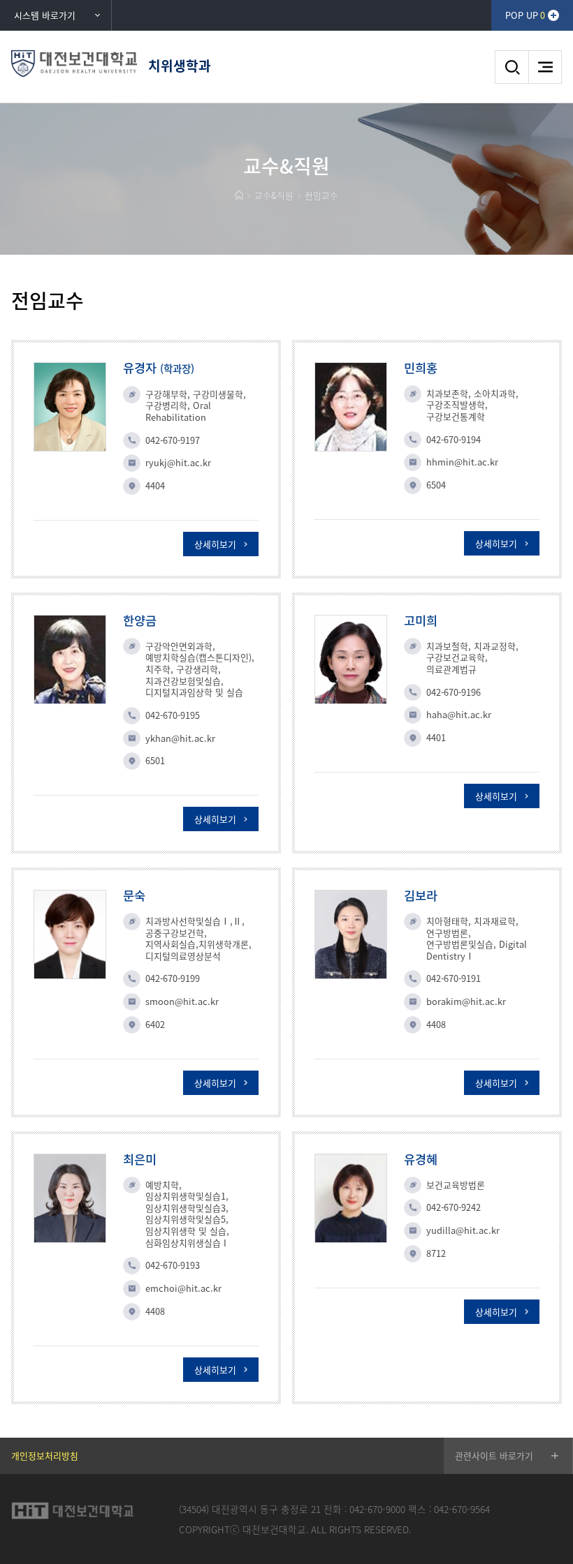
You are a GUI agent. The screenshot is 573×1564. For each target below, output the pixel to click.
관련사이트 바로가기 (494, 1455)
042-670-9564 (462, 1509)
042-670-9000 (377, 1509)
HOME (239, 195)
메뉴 (545, 67)
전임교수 (321, 195)
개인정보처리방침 (44, 1455)
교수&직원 (273, 195)
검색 (511, 67)
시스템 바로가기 (44, 15)
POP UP (525, 15)
